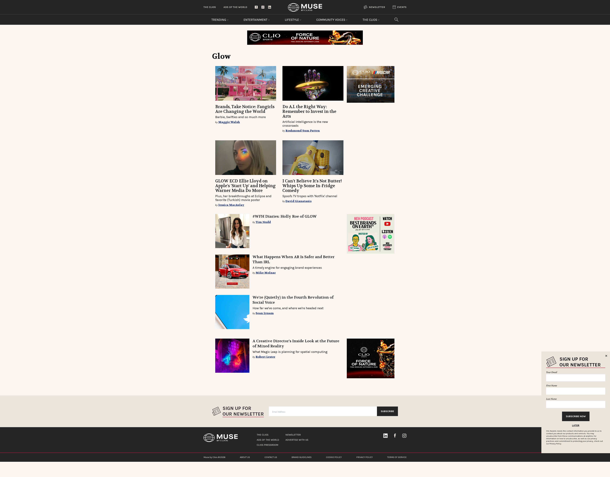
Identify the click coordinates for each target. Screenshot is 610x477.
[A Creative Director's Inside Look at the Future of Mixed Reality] (232, 356)
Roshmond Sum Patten (302, 131)
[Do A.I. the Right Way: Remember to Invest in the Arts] (312, 83)
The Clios (209, 7)
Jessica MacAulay (231, 205)
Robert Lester (265, 357)
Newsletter (377, 7)
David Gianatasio (298, 201)
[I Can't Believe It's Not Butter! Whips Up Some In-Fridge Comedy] (312, 157)
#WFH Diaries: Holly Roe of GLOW (285, 216)
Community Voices (331, 20)
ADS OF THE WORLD (268, 440)
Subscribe (387, 411)
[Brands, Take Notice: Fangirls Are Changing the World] (245, 83)
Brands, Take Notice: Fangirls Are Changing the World (244, 109)
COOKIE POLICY (334, 457)
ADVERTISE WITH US (296, 440)
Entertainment (256, 20)
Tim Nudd (263, 222)
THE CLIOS (262, 435)
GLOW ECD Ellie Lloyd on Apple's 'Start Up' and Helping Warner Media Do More (245, 185)
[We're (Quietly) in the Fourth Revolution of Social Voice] (232, 312)
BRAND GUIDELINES (301, 457)
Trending (219, 20)
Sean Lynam (265, 313)
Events (402, 7)
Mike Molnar (266, 273)
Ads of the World (235, 7)
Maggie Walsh (229, 122)
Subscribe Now (576, 416)
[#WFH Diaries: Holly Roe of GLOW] (232, 231)
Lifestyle (292, 20)
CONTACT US (270, 457)
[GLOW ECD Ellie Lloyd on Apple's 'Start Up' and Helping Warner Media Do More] (245, 157)
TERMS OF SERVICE (397, 457)
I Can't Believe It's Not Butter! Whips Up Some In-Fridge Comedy (312, 185)
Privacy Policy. (555, 444)
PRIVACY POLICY (364, 457)
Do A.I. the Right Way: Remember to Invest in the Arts (309, 111)
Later (575, 425)
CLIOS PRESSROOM (267, 445)
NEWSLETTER (293, 435)
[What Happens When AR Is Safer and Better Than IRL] (232, 271)
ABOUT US (245, 457)
